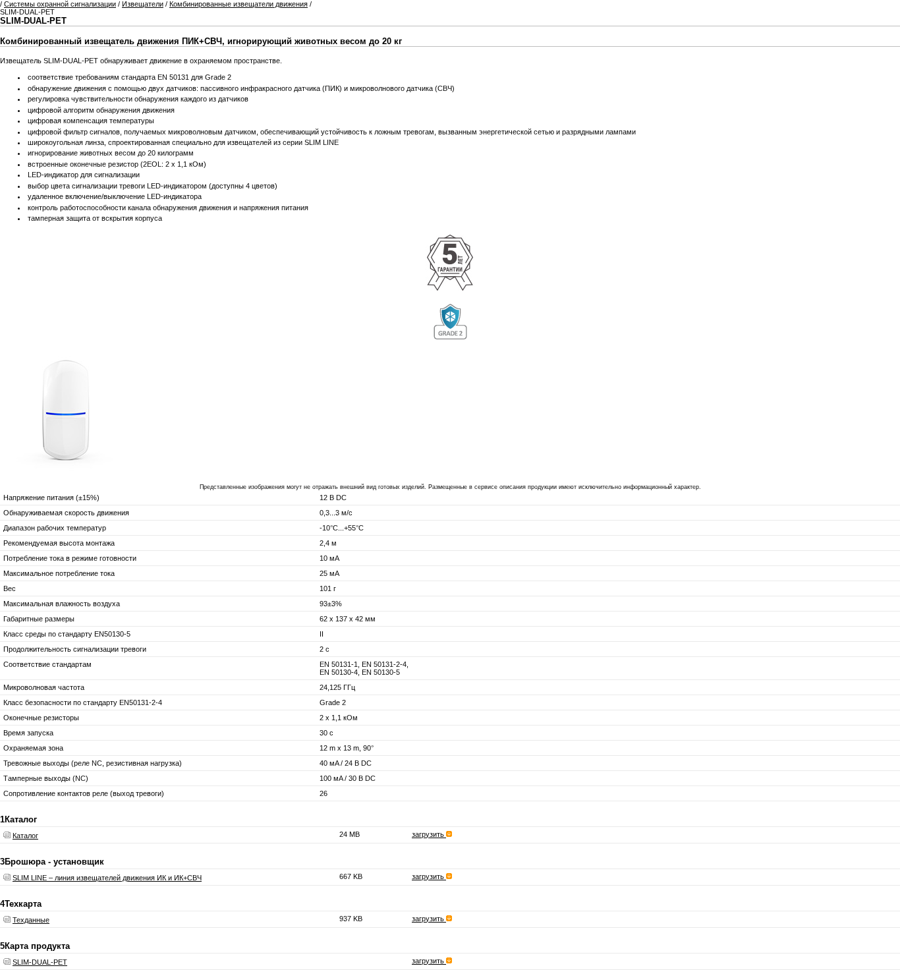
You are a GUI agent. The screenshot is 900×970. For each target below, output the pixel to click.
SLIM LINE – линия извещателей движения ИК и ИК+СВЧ (107, 878)
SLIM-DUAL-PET (40, 962)
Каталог (25, 836)
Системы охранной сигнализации (60, 4)
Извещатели (142, 4)
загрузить (429, 834)
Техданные (31, 920)
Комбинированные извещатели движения (238, 4)
